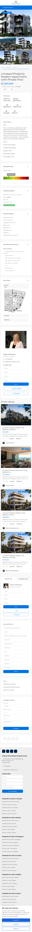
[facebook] (4, 738)
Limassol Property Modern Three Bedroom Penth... (13, 514)
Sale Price (5, 703)
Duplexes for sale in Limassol (10, 807)
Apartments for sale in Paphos (10, 877)
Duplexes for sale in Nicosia (9, 826)
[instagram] (16, 738)
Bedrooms (7, 639)
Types (6, 632)
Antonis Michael (10, 442)
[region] (16, 919)
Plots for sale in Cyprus (8, 905)
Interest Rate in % (7, 721)
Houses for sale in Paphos (9, 880)
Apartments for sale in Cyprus (10, 896)
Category (7, 655)
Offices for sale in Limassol (9, 813)
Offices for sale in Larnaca (9, 870)
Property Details (8, 213)
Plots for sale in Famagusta (9, 848)
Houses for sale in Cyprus (9, 899)
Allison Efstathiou (9, 354)
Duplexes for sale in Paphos (9, 883)
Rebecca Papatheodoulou (12, 528)
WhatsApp (16, 393)
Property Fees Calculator (9, 684)
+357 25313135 (8, 359)
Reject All (16, 928)
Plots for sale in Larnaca (8, 867)
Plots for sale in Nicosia (8, 829)
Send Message (12, 791)
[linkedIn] (8, 738)
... (27, 436)
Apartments (8, 67)
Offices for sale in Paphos (9, 889)
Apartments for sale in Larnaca (10, 858)
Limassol (15, 67)
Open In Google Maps (9, 205)
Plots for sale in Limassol (9, 810)
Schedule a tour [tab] (23, 579)
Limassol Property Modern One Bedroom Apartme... (13, 428)
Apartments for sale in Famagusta (11, 839)
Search (16, 671)
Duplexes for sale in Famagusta (10, 845)
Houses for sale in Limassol (9, 804)
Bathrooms (7, 667)
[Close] (30, 907)
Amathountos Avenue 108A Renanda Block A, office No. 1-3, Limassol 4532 (12, 760)
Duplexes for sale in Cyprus (9, 902)
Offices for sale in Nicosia (9, 832)
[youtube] (12, 738)
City (5, 651)
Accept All (16, 920)
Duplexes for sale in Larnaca (9, 864)
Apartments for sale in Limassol (10, 801)
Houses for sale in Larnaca (9, 861)
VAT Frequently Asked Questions (11, 687)
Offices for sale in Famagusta (10, 851)
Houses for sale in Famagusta (10, 842)
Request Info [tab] (8, 579)
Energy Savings (8, 166)
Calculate (16, 728)
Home (2, 67)
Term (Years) (6, 715)
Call (16, 389)
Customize (16, 924)
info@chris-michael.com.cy (12, 361)
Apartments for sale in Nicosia (10, 820)
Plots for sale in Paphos (8, 886)
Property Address (8, 191)
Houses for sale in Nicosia (9, 823)
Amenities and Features (10, 244)
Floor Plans (6, 280)
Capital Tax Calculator (8, 690)
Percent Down (6, 709)
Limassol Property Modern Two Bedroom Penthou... (13, 556)
